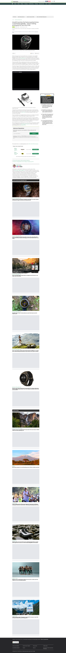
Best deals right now (21, 16)
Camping (25, 3)
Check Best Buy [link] (35, 153)
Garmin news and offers (30, 16)
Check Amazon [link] (35, 149)
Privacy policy (35, 645)
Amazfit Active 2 (23, 58)
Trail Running (31, 3)
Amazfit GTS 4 (23, 124)
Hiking (22, 3)
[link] (16, 149)
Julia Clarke (19, 165)
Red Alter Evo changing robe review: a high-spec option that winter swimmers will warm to (47, 111)
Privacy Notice (15, 136)
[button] (53, 1)
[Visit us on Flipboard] (50, 1)
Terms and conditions (16, 645)
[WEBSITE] (20, 166)
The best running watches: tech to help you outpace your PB (23, 161)
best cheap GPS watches (25, 123)
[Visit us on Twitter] (47, 1)
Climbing (36, 3)
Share (14, 53)
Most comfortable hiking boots (41, 16)
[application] (25, 80)
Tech (46, 3)
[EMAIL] (22, 166)
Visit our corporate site (44, 639)
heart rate (23, 112)
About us (34, 647)
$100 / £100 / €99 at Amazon (33, 143)
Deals (15, 3)
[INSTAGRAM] (19, 166)
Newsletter (37, 53)
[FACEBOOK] (17, 166)
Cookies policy (45, 645)
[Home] (12, 4)
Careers (24, 647)
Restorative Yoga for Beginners (19, 170)
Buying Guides (41, 3)
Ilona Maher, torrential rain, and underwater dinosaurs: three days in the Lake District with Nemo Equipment (47, 106)
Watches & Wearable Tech (18, 19)
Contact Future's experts (26, 645)
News (18, 3)
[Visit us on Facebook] (45, 1)
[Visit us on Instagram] (48, 1)
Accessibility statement (16, 647)
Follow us (33, 53)
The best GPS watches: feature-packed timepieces (21, 160)
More (50, 3)
